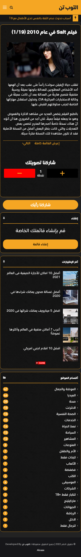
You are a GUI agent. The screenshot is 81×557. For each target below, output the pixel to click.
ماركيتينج (70, 501)
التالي (26, 143)
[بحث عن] (11, 9)
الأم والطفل (67, 451)
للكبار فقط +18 (65, 494)
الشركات (70, 488)
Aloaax (40, 550)
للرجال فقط (68, 525)
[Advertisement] (40, 405)
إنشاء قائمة (40, 244)
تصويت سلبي (19, 173)
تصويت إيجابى (62, 173)
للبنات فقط (68, 457)
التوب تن (26, 544)
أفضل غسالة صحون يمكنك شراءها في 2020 (35, 294)
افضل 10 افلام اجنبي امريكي (41, 348)
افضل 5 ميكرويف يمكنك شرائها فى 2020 (33, 311)
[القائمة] (5, 9)
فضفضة (70, 470)
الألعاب (71, 463)
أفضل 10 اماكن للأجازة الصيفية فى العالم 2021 (33, 275)
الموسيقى (69, 482)
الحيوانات (70, 507)
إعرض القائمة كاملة (47, 143)
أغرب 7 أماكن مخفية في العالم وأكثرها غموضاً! (34, 331)
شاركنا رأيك (40, 204)
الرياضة (71, 513)
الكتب (72, 476)
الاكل (72, 519)
